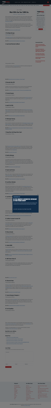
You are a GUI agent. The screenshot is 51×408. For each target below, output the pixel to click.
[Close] (38, 194)
